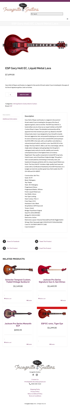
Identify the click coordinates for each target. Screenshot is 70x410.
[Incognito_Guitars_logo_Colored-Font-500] (21, 3)
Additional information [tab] (10, 119)
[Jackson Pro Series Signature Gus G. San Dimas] (52, 270)
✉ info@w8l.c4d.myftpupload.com (35, 381)
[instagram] (37, 375)
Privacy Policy (35, 391)
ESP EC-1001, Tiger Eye (52, 323)
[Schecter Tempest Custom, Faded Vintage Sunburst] (18, 270)
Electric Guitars (32, 104)
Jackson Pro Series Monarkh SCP (18, 324)
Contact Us (35, 379)
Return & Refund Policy (35, 393)
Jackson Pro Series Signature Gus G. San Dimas (52, 281)
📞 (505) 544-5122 (35, 384)
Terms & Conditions (35, 396)
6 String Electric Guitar (20, 104)
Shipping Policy (35, 389)
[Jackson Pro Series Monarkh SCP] (18, 314)
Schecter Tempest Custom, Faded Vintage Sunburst (18, 281)
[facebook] (33, 375)
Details (30, 300)
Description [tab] (6, 115)
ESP (11, 106)
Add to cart (24, 94)
